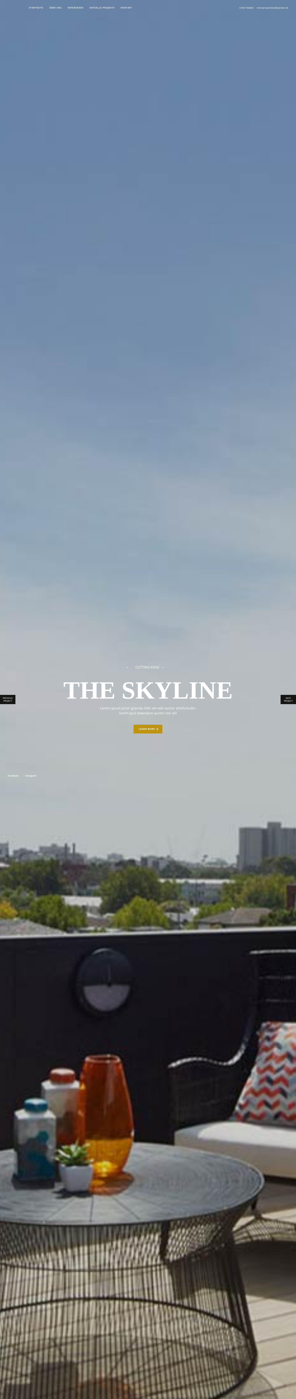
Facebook (13, 775)
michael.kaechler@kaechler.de (272, 7)
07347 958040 (246, 7)
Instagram (31, 775)
